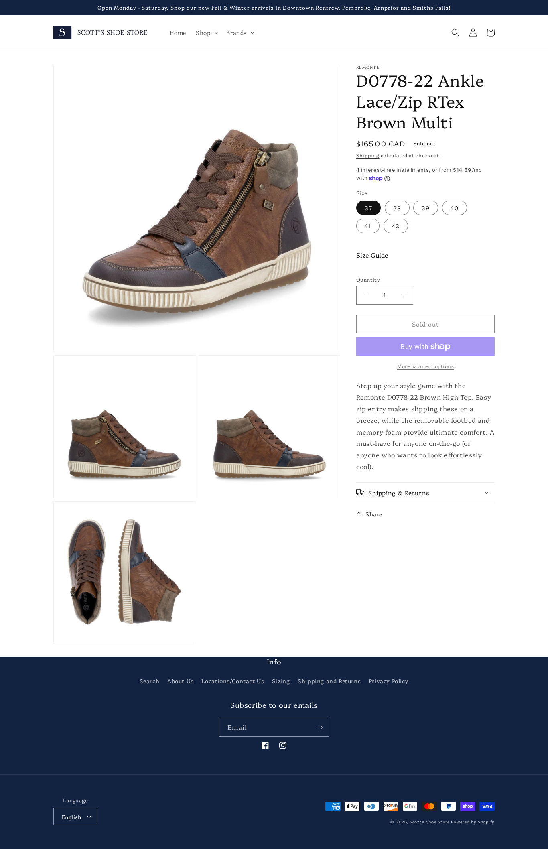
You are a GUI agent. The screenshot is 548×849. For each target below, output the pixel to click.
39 (426, 207)
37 (368, 207)
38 (397, 207)
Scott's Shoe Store (430, 822)
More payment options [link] (425, 365)
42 (396, 225)
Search (150, 681)
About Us (180, 681)
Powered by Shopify (473, 822)
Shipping (368, 155)
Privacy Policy (388, 681)
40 (455, 207)
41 (368, 225)
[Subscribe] (320, 727)
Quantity (368, 278)
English (71, 816)
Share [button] (373, 514)
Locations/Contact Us (232, 681)
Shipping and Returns (329, 681)
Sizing (281, 681)
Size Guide (372, 254)
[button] (206, 32)
